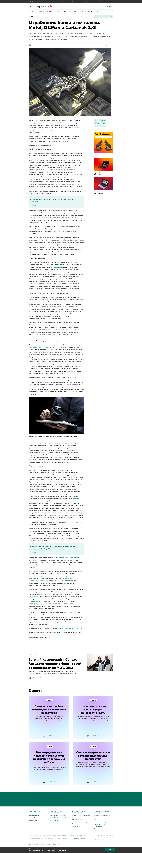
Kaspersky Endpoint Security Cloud (59, 817)
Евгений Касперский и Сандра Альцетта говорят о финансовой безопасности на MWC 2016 (55, 664)
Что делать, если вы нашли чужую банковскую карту (93, 709)
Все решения (32, 822)
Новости (54, 844)
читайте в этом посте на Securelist (70, 628)
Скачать (65, 11)
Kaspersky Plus (32, 817)
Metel (103, 123)
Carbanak (102, 120)
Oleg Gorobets (36, 45)
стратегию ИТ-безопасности (66, 622)
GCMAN (97, 123)
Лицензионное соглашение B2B (51, 840)
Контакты (31, 844)
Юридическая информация (64, 840)
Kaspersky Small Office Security (58, 815)
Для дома (67, 1)
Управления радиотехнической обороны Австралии (47, 482)
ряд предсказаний (40, 123)
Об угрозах (48, 844)
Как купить (49, 11)
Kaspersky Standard (34, 815)
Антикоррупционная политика (78, 838)
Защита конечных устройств (101, 822)
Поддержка (73, 11)
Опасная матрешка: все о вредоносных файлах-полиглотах (93, 756)
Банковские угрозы (100, 126)
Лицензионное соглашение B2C (36, 840)
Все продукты (54, 820)
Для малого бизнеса (78, 1)
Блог (95, 11)
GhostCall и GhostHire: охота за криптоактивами (103, 192)
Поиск (111, 16)
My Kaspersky (108, 6)
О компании (36, 844)
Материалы (81, 11)
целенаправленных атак (37, 601)
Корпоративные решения (101, 811)
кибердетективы (57, 267)
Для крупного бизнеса (107, 1)
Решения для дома (34, 811)
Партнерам (43, 844)
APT (31, 16)
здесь (65, 850)
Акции (90, 11)
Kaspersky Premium (33, 820)
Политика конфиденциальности (64, 838)
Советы (50, 700)
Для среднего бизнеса (93, 1)
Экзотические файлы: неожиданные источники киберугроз (49, 709)
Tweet (33, 205)
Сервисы (40, 11)
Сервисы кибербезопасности (102, 815)
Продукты (31, 11)
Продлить (57, 11)
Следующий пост (35, 655)
